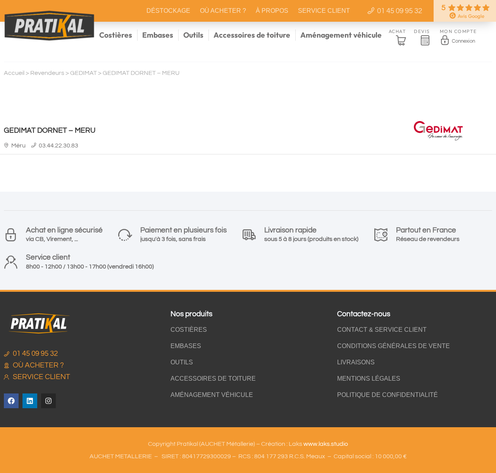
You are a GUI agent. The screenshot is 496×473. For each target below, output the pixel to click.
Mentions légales (368, 378)
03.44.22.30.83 (58, 145)
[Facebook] (11, 400)
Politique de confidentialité (387, 395)
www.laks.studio (325, 444)
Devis (422, 31)
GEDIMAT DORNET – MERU (49, 130)
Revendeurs (47, 73)
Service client (324, 10)
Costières (115, 35)
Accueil (14, 73)
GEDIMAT (83, 73)
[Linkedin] (29, 400)
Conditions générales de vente (393, 346)
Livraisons (356, 362)
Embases (157, 35)
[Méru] (6, 145)
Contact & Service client (382, 329)
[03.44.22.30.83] (33, 145)
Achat (397, 31)
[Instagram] (48, 400)
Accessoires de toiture (252, 35)
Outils (193, 35)
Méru (18, 145)
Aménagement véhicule (341, 35)
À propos (272, 10)
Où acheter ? (223, 10)
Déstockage (168, 10)
